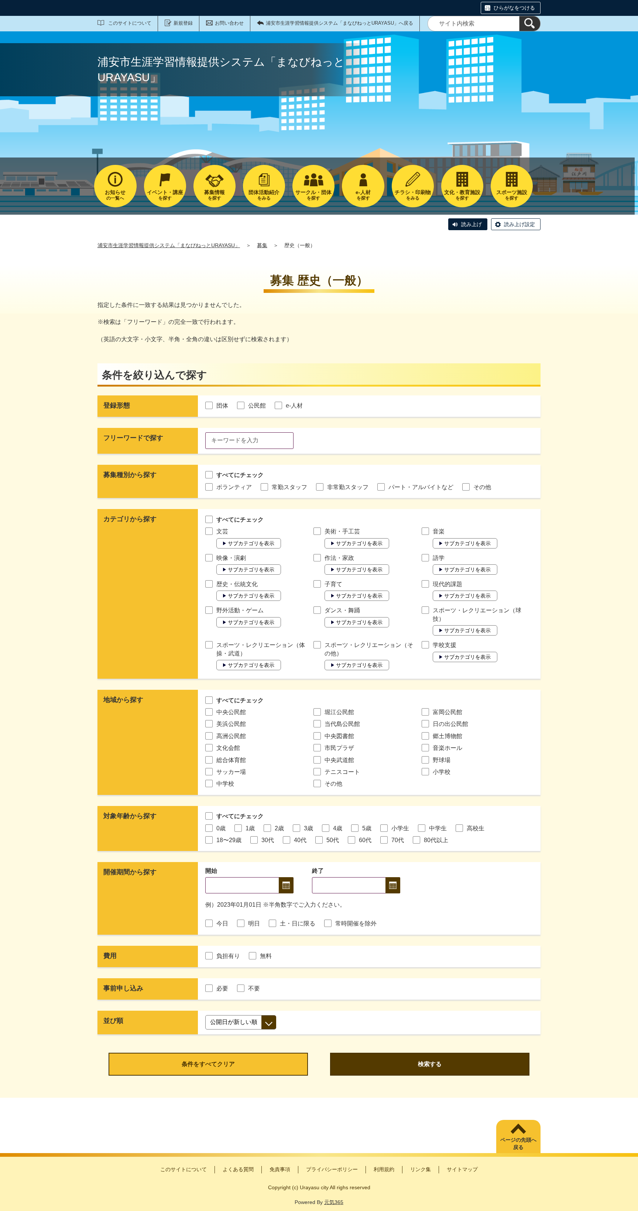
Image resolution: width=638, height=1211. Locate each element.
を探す (165, 195)
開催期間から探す (130, 872)
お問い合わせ (229, 23)
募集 (262, 245)
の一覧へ (115, 195)
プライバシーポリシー (332, 1169)
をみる (263, 195)
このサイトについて (129, 23)
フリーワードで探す (133, 438)
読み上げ (471, 224)
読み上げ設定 (519, 224)
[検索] (530, 23)
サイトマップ (462, 1169)
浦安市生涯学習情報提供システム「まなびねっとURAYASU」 (168, 245)
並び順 (113, 1020)
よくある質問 (238, 1169)
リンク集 (420, 1169)
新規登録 (183, 23)
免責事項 (280, 1169)
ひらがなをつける (514, 8)
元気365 (333, 1202)
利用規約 (384, 1169)
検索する (430, 1064)
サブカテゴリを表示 (251, 543)
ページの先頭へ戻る (518, 1143)
